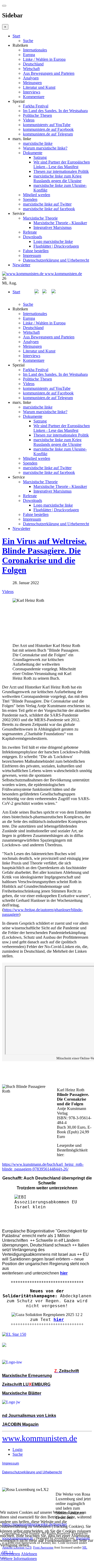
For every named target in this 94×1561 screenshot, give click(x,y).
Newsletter (21, 265)
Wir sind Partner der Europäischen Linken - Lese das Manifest (61, 164)
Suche (28, 40)
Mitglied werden (36, 195)
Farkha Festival (35, 106)
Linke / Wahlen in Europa (44, 59)
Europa (29, 54)
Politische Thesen (37, 115)
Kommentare (33, 96)
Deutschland (33, 64)
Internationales (35, 50)
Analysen (31, 78)
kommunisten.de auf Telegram (48, 134)
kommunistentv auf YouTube (46, 124)
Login (17, 1449)
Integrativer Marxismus (52, 227)
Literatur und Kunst (39, 87)
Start (16, 36)
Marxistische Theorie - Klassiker (60, 223)
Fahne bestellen (36, 251)
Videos (28, 120)
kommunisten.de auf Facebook (48, 129)
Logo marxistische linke (53, 241)
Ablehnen (29, 1554)
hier (59, 1319)
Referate (30, 232)
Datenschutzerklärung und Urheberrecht (56, 260)
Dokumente (32, 153)
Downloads (32, 237)
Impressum (32, 255)
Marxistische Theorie (40, 218)
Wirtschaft (31, 68)
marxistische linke (37, 143)
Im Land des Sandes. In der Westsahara (55, 110)
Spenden (30, 199)
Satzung (40, 157)
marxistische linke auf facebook (49, 209)
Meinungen (32, 82)
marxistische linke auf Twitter (47, 204)
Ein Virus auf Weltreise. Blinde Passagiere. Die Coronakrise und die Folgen (44, 555)
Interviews (31, 92)
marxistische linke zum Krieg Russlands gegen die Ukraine (57, 178)
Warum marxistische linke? (45, 148)
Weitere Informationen (18, 1558)
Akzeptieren (10, 1554)
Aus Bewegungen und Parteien (48, 73)
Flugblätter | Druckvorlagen (56, 246)
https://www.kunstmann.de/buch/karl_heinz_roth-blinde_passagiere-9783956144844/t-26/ (43, 1166)
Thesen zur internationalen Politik (61, 171)
